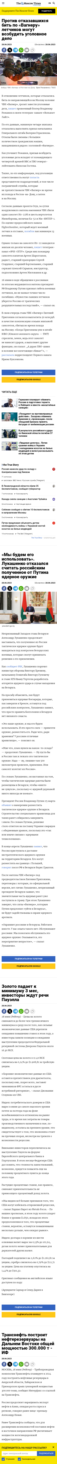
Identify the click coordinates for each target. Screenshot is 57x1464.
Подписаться (28, 739)
